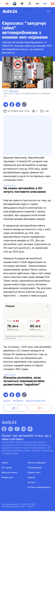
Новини (5, 463)
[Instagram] (30, 429)
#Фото (6, 401)
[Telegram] (23, 429)
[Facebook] (4, 429)
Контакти (32, 482)
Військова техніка (9, 472)
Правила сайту (34, 472)
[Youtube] (17, 429)
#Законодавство (35, 401)
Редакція (31, 477)
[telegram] (5, 104)
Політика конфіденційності (39, 487)
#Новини (18, 401)
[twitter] (18, 104)
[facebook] (11, 104)
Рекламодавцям (35, 468)
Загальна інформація (37, 463)
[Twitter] (10, 429)
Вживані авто (7, 477)
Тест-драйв (7, 468)
